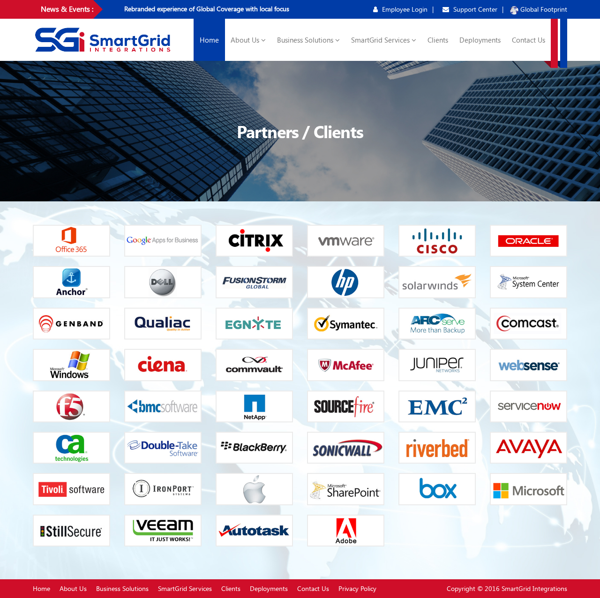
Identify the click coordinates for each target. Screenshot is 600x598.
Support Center (474, 9)
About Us (246, 39)
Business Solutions (306, 39)
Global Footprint (542, 9)
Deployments (480, 39)
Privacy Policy (357, 588)
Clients (438, 39)
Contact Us (528, 39)
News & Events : (67, 9)
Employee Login (404, 9)
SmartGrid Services (381, 39)
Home (209, 39)
